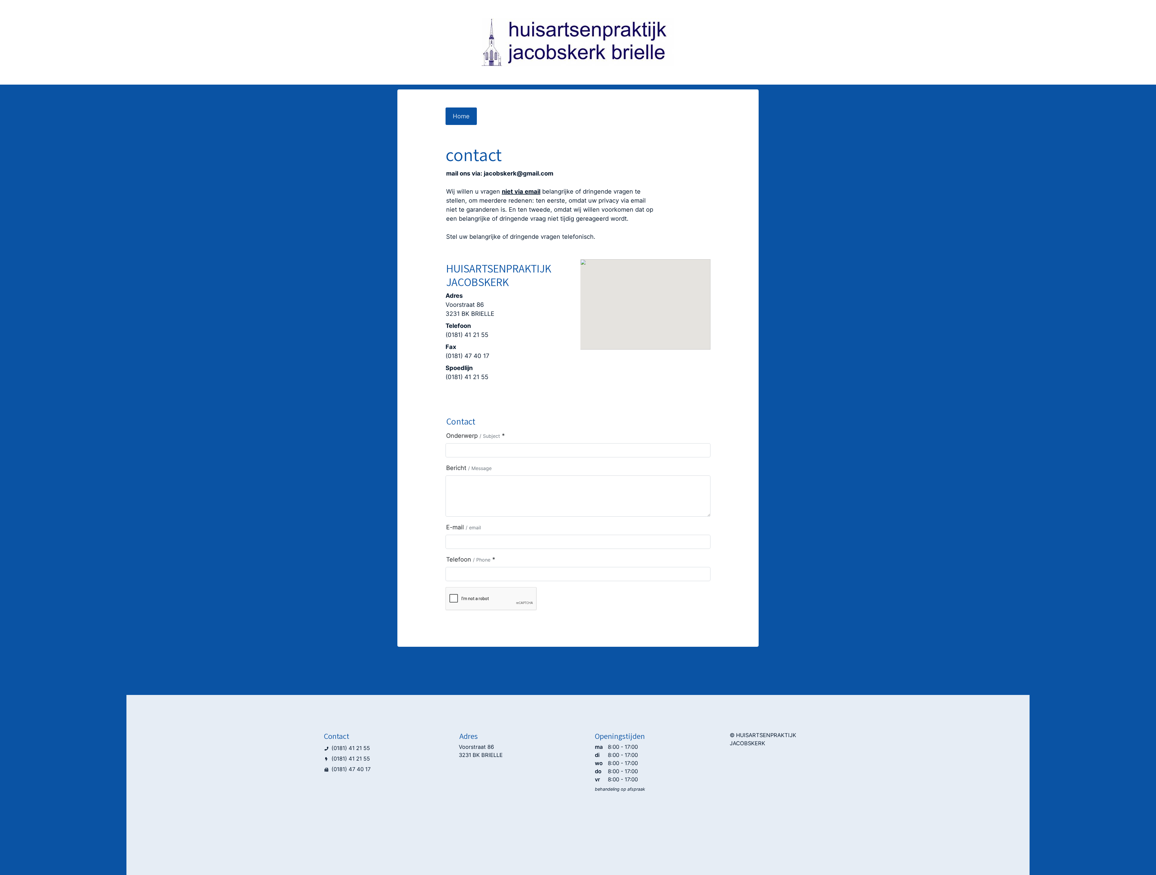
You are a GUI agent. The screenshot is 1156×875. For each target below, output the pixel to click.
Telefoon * (470, 559)
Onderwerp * (475, 435)
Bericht (469, 468)
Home (461, 116)
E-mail (463, 527)
